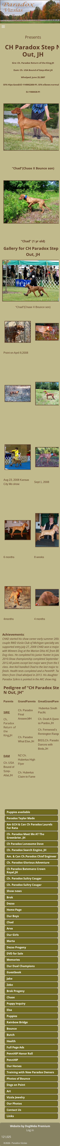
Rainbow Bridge (17, 1022)
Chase (11, 997)
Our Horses (14, 1066)
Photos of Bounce (18, 1078)
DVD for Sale (15, 953)
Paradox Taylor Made (21, 818)
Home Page (14, 910)
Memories (13, 960)
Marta (11, 941)
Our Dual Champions (21, 966)
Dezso (10, 903)
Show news (14, 891)
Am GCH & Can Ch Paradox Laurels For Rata (29, 826)
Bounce (12, 1028)
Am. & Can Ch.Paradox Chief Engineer (31, 856)
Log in (30, 1130)
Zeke (10, 985)
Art (9, 1091)
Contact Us (14, 1110)
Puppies (12, 1016)
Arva (10, 928)
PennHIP (12, 1060)
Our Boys (13, 916)
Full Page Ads (15, 1047)
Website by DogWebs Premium (30, 1126)
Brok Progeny (15, 991)
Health (11, 1041)
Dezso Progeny (16, 947)
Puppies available (18, 812)
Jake (9, 978)
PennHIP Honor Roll (20, 1053)
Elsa (9, 1010)
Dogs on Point (16, 1085)
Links (10, 1116)
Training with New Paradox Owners (30, 1072)
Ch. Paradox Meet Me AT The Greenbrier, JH (25, 835)
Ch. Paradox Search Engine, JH (26, 850)
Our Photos (14, 1103)
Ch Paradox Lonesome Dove (25, 844)
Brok (10, 897)
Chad (10, 922)
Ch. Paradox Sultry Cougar (24, 878)
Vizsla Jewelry (16, 1097)
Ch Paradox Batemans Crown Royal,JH (26, 870)
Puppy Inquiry (16, 1003)
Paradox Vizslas (19, 1142)
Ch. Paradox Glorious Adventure (28, 862)
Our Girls (13, 935)
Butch (11, 1035)
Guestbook (14, 972)
